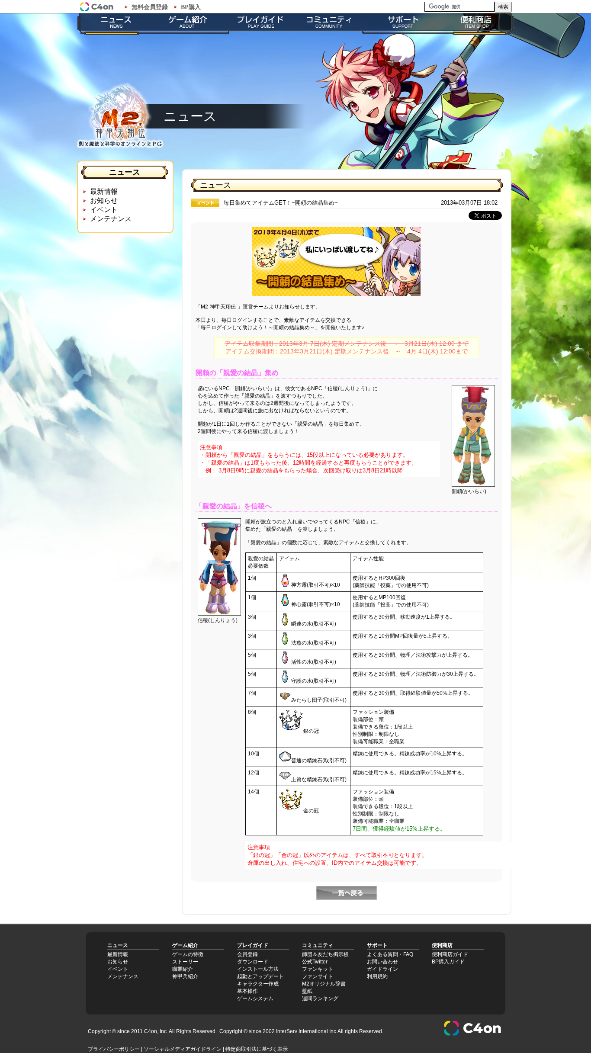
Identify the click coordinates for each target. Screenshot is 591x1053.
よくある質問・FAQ (390, 954)
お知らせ (104, 200)
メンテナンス (111, 218)
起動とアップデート (260, 976)
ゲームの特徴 (187, 954)
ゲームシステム (255, 998)
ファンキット (317, 969)
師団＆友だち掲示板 (325, 954)
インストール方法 (258, 969)
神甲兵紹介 (185, 976)
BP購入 (191, 7)
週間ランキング (320, 998)
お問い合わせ (382, 962)
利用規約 (377, 976)
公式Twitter (315, 962)
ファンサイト (317, 976)
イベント (104, 209)
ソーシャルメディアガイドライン (183, 1049)
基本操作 (247, 991)
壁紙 (307, 991)
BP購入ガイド (448, 962)
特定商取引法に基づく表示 (256, 1049)
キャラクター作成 (258, 984)
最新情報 (104, 191)
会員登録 (247, 954)
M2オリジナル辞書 (324, 984)
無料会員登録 (150, 7)
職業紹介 (182, 969)
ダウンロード (252, 962)
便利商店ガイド (450, 954)
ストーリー (185, 962)
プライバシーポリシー (114, 1049)
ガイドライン (382, 969)
